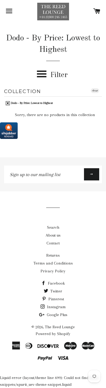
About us (53, 235)
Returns (53, 255)
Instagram (56, 306)
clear (95, 90)
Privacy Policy (53, 271)
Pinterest (55, 299)
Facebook (56, 283)
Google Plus (56, 314)
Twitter (55, 291)
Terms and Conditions (53, 263)
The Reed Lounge (60, 327)
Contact (53, 243)
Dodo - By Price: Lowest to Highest (31, 103)
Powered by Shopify (53, 333)
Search (53, 227)
